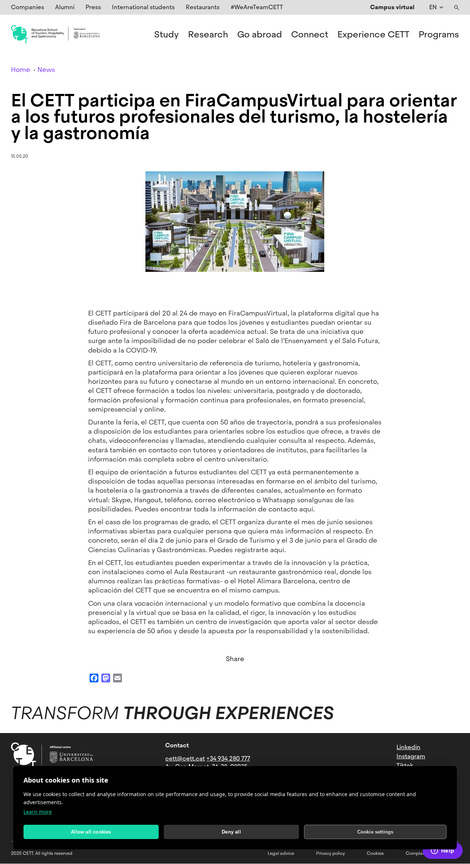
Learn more (38, 811)
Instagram (411, 756)
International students (143, 7)
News (46, 69)
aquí (306, 509)
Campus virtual (392, 7)
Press (93, 7)
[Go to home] (55, 34)
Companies (27, 7)
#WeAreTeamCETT (257, 7)
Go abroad (259, 34)
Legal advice (281, 853)
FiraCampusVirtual (258, 313)
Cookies (375, 853)
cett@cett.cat (185, 758)
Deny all (231, 832)
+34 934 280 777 (228, 758)
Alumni (65, 7)
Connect (309, 34)
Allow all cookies (91, 832)
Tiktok (405, 765)
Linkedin (408, 747)
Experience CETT (373, 34)
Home (20, 69)
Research (208, 34)
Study (166, 34)
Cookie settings (375, 832)
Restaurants (203, 7)
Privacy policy (330, 853)
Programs (439, 34)
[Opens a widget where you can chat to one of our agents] (442, 851)
